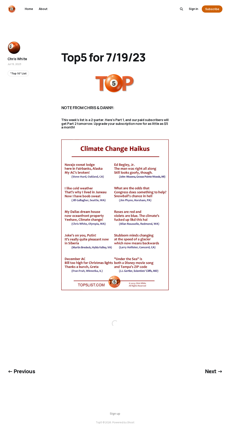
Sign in (193, 9)
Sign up (115, 414)
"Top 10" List (18, 73)
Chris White (17, 59)
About (43, 9)
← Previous (21, 371)
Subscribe (212, 9)
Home (29, 9)
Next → (214, 371)
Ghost (130, 422)
